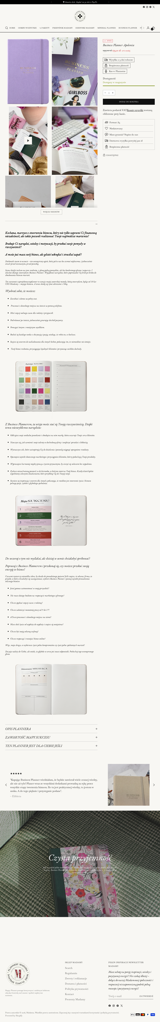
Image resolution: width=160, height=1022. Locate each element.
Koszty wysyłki (135, 110)
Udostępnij (112, 155)
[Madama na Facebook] (144, 7)
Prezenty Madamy (75, 999)
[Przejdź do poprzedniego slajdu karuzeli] (6, 785)
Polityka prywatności (76, 988)
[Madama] (80, 16)
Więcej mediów (51, 212)
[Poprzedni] (51, 2)
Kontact (69, 994)
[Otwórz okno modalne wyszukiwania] (6, 27)
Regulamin (71, 973)
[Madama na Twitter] (153, 7)
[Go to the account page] (148, 27)
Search (68, 968)
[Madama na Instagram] (147, 7)
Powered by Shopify (13, 1015)
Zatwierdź (146, 996)
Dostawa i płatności (76, 983)
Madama (30, 1012)
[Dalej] (109, 2)
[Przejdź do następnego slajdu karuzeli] (153, 785)
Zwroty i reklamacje (76, 978)
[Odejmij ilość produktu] (105, 92)
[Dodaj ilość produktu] (112, 92)
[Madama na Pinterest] (150, 7)
